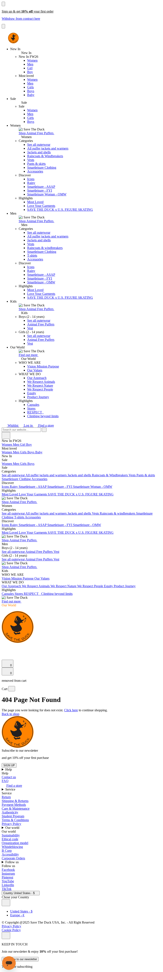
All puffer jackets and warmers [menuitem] (46, 475)
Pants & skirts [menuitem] (145, 475)
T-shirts (32, 255)
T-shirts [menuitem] (19, 517)
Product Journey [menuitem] (125, 586)
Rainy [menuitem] (14, 486)
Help (9, 769)
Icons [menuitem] (6, 486)
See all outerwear (38, 144)
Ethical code (10, 839)
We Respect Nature (40, 385)
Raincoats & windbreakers (45, 248)
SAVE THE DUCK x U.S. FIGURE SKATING (60, 209)
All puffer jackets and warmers (47, 148)
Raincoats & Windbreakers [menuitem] (110, 475)
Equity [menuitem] (109, 586)
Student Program (13, 816)
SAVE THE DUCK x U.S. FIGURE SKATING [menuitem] (81, 494)
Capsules (33, 404)
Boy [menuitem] (29, 444)
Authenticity (10, 812)
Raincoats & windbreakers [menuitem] (118, 513)
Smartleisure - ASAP (41, 186)
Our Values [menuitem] (41, 578)
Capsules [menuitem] (8, 594)
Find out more (28, 355)
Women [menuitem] (7, 444)
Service (10, 789)
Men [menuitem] (16, 444)
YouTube (8, 881)
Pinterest (7, 877)
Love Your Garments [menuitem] (33, 494)
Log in (28, 425)
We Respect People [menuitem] (90, 586)
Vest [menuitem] (56, 551)
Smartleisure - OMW (41, 282)
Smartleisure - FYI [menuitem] (60, 486)
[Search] (4, 647)
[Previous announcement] (3, 4)
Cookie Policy (11, 930)
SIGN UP (9, 765)
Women (32, 60)
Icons (30, 179)
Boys (30, 91)
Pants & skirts (36, 164)
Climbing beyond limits (43, 416)
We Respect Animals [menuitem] (36, 586)
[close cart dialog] (11, 688)
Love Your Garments (41, 206)
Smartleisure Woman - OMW (46, 194)
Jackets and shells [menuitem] (79, 475)
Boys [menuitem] (31, 452)
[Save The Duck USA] (13, 38)
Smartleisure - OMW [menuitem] (87, 525)
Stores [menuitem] (19, 594)
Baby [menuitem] (38, 452)
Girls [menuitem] (23, 452)
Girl (29, 68)
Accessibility (10, 854)
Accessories (35, 171)
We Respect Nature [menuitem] (64, 586)
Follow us (12, 862)
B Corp (7, 850)
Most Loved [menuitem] (10, 494)
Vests (30, 160)
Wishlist (13, 425)
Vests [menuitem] (132, 475)
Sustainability (11, 835)
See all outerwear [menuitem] (13, 475)
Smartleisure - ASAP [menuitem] (33, 486)
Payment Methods (14, 804)
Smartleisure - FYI (39, 190)
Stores (31, 408)
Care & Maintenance (16, 808)
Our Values (34, 370)
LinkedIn (8, 885)
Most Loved (35, 202)
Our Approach (36, 378)
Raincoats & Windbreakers (45, 156)
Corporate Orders (13, 858)
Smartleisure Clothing (41, 167)
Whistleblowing (12, 847)
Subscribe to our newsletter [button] (20, 750)
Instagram (8, 873)
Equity (31, 393)
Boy (30, 72)
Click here (71, 710)
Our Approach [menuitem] (12, 586)
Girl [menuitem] (23, 444)
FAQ (5, 781)
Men (30, 64)
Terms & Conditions (15, 820)
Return (6, 797)
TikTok (6, 889)
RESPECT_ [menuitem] (32, 594)
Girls (30, 87)
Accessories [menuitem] (39, 479)
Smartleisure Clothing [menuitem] (16, 479)
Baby (30, 95)
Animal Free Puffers (40, 324)
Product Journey (38, 397)
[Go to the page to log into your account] (4, 652)
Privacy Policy (11, 824)
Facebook (8, 870)
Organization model (15, 843)
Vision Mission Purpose (43, 366)
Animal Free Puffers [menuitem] (39, 551)
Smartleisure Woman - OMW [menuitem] (92, 486)
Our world (12, 827)
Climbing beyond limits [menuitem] (57, 594)
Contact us (9, 777)
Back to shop (10, 714)
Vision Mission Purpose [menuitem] (18, 578)
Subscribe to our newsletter (20, 959)
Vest (30, 328)
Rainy (31, 183)
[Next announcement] (3, 26)
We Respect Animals (41, 381)
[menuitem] (81, 448)
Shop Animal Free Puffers (36, 133)
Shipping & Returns (15, 801)
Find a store (45, 425)
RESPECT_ (35, 412)
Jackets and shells (39, 152)
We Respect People (40, 389)
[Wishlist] (4, 657)
